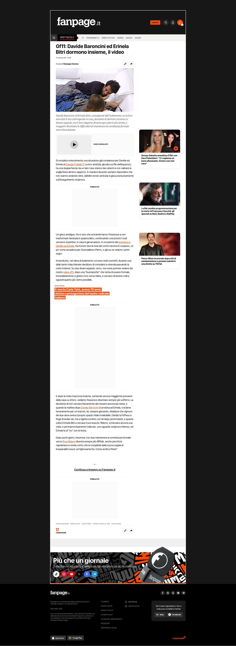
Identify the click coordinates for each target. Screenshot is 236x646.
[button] (131, 63)
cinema (120, 38)
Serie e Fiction (108, 38)
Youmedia (105, 602)
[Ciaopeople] (179, 639)
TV (83, 38)
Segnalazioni (106, 606)
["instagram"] (64, 574)
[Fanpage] (60, 593)
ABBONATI (155, 22)
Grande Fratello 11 (75, 164)
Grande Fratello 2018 (101, 524)
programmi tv (92, 38)
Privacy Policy (107, 610)
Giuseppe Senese (71, 64)
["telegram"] (94, 574)
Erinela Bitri (75, 524)
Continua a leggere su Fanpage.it (94, 469)
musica (129, 38)
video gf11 (68, 272)
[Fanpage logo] (75, 22)
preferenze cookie (109, 628)
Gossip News (86, 524)
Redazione (105, 623)
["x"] (79, 574)
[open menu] (53, 37)
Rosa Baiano (68, 441)
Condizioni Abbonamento (111, 619)
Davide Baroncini (90, 407)
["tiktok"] (56, 574)
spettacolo (67, 37)
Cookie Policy (107, 615)
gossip (138, 38)
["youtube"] (71, 574)
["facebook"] (87, 574)
